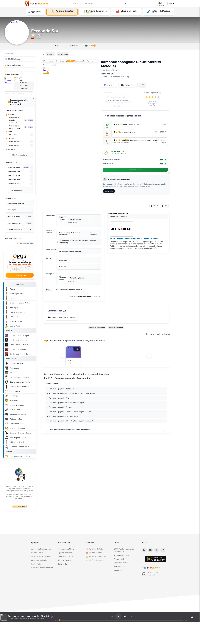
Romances (62, 267)
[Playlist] (197, 617)
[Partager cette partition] (142, 85)
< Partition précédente (97, 327)
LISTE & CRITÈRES (19, 216)
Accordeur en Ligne (121, 555)
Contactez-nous (37, 553)
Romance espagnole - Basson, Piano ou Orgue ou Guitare (69, 412)
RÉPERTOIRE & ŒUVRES (16, 203)
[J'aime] (52, 617)
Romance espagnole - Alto (58, 398)
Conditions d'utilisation (39, 560)
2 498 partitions (24, 83)
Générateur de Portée (122, 563)
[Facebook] (144, 550)
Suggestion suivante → (118, 216)
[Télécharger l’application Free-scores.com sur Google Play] (155, 559)
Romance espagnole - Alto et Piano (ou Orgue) (65, 403)
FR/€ (170, 3)
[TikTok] (162, 550)
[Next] (124, 616)
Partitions (73, 46)
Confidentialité (36, 564)
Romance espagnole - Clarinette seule (62, 416)
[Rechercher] (126, 3)
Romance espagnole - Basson (59, 407)
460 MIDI (24, 88)
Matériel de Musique (96, 560)
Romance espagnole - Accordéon (60, 389)
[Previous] (111, 616)
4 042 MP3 (24, 85)
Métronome (118, 570)
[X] (156, 550)
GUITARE (50, 54)
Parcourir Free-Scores (15, 65)
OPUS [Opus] (12, 210)
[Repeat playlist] (131, 616)
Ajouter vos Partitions (66, 553)
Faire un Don (63, 564)
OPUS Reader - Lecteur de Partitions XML (124, 550)
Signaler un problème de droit (158, 334)
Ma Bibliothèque (14, 59)
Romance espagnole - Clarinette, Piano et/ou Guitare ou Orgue (71, 421)
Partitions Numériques (97, 556)
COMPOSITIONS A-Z (19, 223)
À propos (58, 46)
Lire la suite (109, 191)
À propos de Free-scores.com (42, 549)
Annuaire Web (119, 559)
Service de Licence (65, 556)
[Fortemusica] (144, 574)
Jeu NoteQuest (119, 566)
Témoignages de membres (41, 556)
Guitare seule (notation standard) (70, 251)
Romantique (63, 260)
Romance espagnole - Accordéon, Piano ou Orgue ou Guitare (71, 393)
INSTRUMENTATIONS (15, 230)
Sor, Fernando (63, 54)
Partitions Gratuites (96, 549)
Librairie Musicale (95, 553)
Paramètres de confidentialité (42, 568)
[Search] (31, 93)
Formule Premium (64, 560)
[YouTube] (150, 550)
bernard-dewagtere (84, 296)
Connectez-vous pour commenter (62, 317)
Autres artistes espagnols (25, 243)
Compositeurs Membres (67, 549)
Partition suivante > (116, 327)
